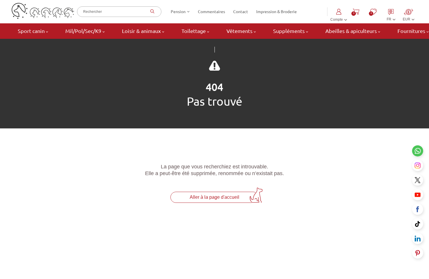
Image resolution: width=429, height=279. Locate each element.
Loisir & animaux (141, 31)
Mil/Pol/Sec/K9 (83, 31)
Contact (240, 11)
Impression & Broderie (276, 11)
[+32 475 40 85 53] (417, 150)
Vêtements (239, 31)
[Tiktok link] (417, 223)
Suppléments (289, 31)
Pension (178, 11)
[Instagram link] (417, 165)
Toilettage (193, 31)
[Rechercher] (151, 11)
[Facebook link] (417, 209)
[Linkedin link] (417, 238)
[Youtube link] (417, 194)
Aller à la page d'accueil (214, 197)
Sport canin (31, 31)
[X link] (417, 180)
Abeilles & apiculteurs (351, 31)
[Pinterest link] (417, 253)
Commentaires (211, 11)
